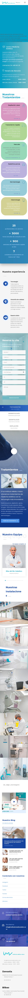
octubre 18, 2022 (12, 870)
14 (20, 580)
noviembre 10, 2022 (13, 854)
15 (21, 580)
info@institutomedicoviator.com (12, 960)
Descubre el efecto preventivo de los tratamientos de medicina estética (13, 842)
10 (15, 580)
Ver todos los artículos (7, 823)
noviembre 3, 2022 (13, 862)
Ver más (16, 118)
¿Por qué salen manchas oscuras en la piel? (16, 859)
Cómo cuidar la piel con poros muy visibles (15, 867)
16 (22, 580)
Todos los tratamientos (11, 157)
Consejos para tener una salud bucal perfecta (16, 851)
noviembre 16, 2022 (8, 845)
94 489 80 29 (10, 941)
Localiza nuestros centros (14, 915)
